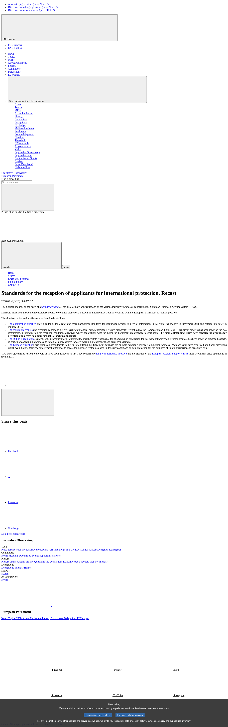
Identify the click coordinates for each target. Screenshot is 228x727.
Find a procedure (10, 178)
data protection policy (135, 721)
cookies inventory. (182, 721)
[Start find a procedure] (27, 197)
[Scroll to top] (27, 402)
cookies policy (158, 721)
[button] (51, 605)
